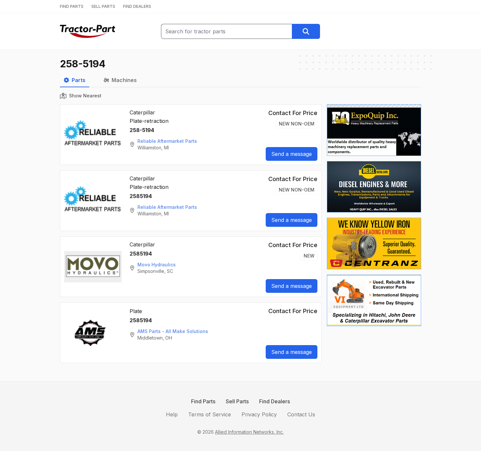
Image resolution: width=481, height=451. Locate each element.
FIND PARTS (71, 6)
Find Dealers (274, 401)
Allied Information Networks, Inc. (249, 432)
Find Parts (203, 401)
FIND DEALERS (137, 6)
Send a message (291, 154)
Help (172, 414)
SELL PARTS (103, 6)
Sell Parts (237, 401)
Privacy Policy (259, 414)
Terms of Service (209, 414)
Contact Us (301, 414)
